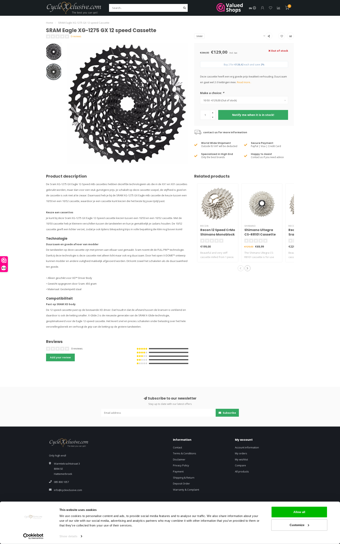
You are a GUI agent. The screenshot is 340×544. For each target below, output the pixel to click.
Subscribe (229, 413)
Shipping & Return (183, 477)
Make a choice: (212, 93)
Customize (297, 524)
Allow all (299, 512)
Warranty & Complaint (186, 489)
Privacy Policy (181, 465)
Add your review (60, 357)
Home (49, 22)
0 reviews (76, 36)
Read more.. (244, 82)
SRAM (199, 36)
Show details (68, 536)
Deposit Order (181, 483)
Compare (240, 465)
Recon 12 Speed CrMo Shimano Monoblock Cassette (217, 234)
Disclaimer (179, 459)
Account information (247, 447)
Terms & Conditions (184, 453)
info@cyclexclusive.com (68, 490)
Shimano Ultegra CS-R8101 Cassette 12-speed (260, 234)
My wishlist (241, 459)
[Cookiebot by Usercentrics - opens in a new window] (33, 536)
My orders (241, 453)
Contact (177, 447)
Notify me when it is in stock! (253, 115)
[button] (241, 268)
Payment (178, 471)
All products (242, 471)
